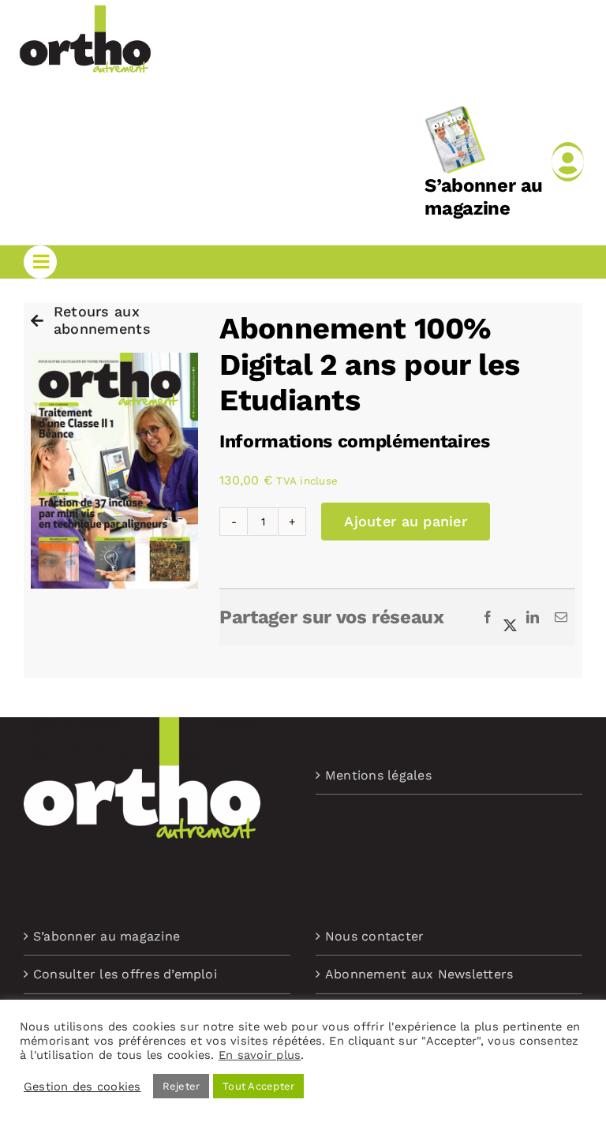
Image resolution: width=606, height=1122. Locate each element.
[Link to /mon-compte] (568, 161)
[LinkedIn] (532, 618)
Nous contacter (374, 936)
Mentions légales (378, 775)
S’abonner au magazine (484, 196)
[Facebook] (487, 618)
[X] (510, 618)
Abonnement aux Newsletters (419, 974)
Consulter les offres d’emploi (125, 974)
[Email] (561, 618)
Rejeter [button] (181, 1086)
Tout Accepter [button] (258, 1086)
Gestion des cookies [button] (82, 1086)
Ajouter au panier (405, 521)
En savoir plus (260, 1055)
